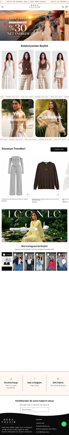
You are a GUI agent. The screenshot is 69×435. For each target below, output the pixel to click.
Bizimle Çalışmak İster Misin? (46, 429)
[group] (34, 178)
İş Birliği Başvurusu (42, 432)
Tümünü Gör (59, 149)
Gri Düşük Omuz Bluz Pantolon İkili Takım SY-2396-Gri (15, 199)
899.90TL (4, 201)
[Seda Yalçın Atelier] (34, 7)
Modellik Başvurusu (43, 426)
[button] (63, 7)
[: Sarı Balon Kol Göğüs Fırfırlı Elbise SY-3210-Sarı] (37, 232)
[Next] (66, 175)
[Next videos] (64, 261)
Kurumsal (39, 419)
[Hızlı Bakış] (27, 194)
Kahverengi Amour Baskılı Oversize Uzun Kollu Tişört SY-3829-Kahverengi (45, 200)
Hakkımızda (40, 423)
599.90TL (35, 202)
